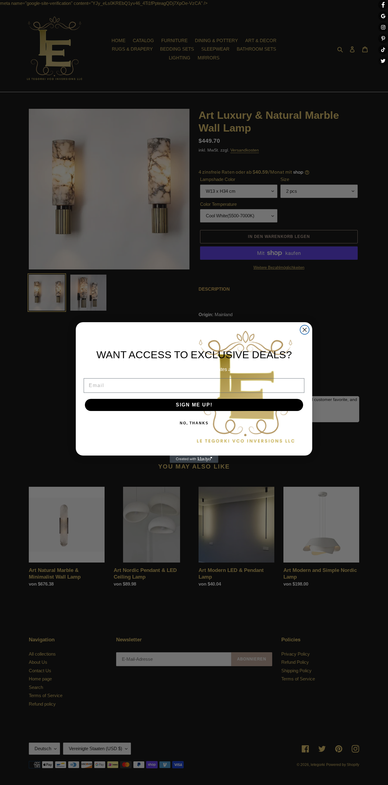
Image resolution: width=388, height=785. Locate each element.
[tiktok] (383, 50)
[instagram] (383, 27)
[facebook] (383, 5)
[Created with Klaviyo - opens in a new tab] (194, 459)
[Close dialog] (304, 329)
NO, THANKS (194, 423)
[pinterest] (383, 38)
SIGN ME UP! (194, 404)
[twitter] (383, 61)
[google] (383, 16)
